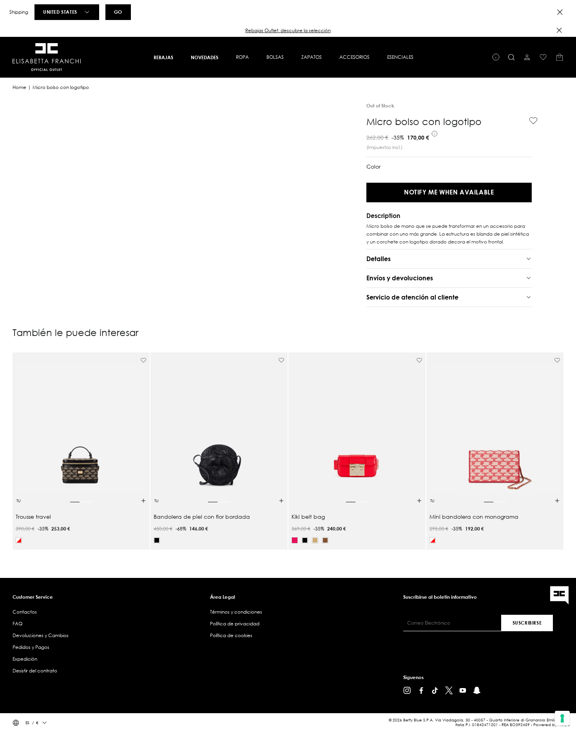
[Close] (560, 12)
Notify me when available (449, 192)
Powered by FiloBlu (551, 725)
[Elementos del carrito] (559, 57)
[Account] (527, 57)
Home (19, 87)
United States (60, 12)
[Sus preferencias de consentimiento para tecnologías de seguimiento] (562, 718)
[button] (288, 30)
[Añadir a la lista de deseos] (530, 120)
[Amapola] (295, 540)
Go (118, 12)
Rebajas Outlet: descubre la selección (288, 30)
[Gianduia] (325, 540)
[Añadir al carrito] (143, 501)
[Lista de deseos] (543, 57)
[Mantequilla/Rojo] (19, 540)
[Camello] (315, 540)
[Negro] (157, 540)
